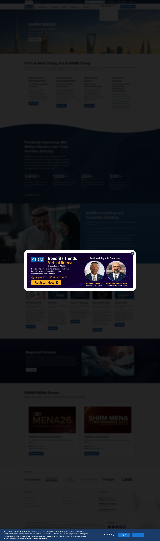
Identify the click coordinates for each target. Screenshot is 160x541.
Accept (137, 535)
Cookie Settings (109, 535)
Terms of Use (31, 538)
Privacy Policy (43, 538)
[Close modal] (132, 253)
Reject (124, 535)
